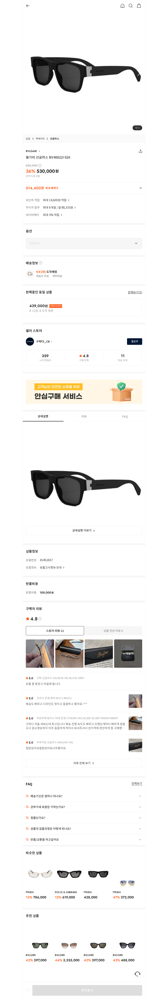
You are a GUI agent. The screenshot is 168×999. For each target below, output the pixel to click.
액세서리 (40, 138)
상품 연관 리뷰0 (113, 631)
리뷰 (84, 416)
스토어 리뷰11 (55, 631)
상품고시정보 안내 (51, 567)
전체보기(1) (135, 292)
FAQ (125, 416)
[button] (84, 188)
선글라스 (54, 138)
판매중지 (87, 990)
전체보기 (137, 783)
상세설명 (43, 416)
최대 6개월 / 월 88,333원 (58, 207)
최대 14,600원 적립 (55, 200)
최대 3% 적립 (51, 215)
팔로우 (134, 341)
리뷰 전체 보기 (82, 763)
